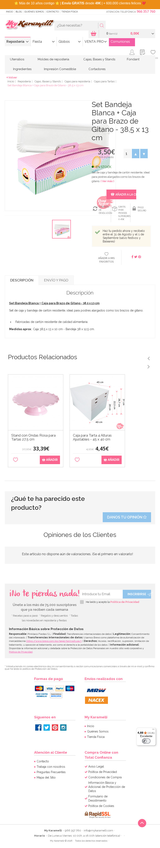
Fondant (133, 59)
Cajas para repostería (77, 81)
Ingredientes (22, 69)
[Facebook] (38, 727)
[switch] (146, 741)
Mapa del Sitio (46, 777)
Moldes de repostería (53, 59)
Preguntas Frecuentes (51, 772)
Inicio (9, 11)
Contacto (52, 11)
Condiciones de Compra (105, 777)
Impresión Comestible (60, 69)
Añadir (51, 460)
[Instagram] (63, 727)
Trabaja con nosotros (51, 766)
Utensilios (17, 59)
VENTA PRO (94, 42)
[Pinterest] (55, 727)
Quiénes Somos (34, 11)
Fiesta (37, 42)
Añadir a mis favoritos (106, 260)
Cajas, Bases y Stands (99, 59)
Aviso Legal (96, 766)
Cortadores (97, 69)
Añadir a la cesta (125, 194)
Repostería (15, 42)
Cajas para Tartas (104, 81)
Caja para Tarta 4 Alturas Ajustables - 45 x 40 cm (92, 437)
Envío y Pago (56, 280)
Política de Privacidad (124, 601)
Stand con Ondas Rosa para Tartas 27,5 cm (33, 437)
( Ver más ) (107, 181)
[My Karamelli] (29, 25)
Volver (12, 77)
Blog (19, 11)
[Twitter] (46, 727)
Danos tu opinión (125, 517)
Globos (64, 42)
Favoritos (153, 57)
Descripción (21, 280)
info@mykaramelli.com (98, 830)
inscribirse (137, 594)
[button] (135, 153)
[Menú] (153, 730)
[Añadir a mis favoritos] (15, 460)
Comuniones (120, 42)
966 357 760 (146, 11)
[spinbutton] (127, 153)
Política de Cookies (101, 806)
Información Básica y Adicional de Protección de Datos (106, 787)
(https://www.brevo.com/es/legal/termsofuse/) (53, 641)
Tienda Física (69, 11)
